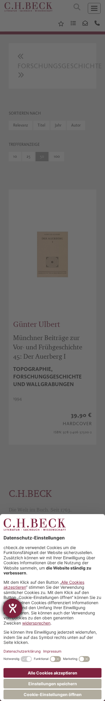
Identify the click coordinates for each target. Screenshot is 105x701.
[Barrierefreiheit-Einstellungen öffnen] (12, 608)
